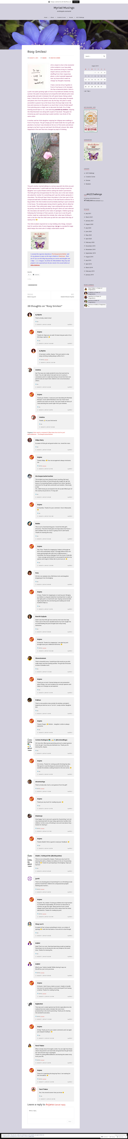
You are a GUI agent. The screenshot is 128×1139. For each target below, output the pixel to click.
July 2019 (88, 260)
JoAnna (90, 300)
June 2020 (89, 231)
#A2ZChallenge (94, 194)
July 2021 (88, 213)
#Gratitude (93, 198)
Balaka (37, 523)
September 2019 (91, 253)
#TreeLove (88, 200)
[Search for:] (95, 56)
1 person (46, 359)
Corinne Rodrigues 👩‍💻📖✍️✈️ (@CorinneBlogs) (51, 740)
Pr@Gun (38, 700)
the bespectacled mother (44, 476)
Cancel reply (59, 1104)
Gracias (71, 17)
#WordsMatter (35, 265)
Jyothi (37, 878)
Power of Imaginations (95, 288)
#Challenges (87, 198)
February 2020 (90, 242)
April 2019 (89, 264)
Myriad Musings (64, 7)
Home (45, 17)
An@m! (37, 943)
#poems (98, 198)
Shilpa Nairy (39, 440)
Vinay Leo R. (39, 924)
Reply (70, 324)
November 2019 (90, 249)
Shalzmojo (62, 256)
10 (101, 76)
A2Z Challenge (80, 17)
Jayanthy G (91, 296)
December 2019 (90, 246)
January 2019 (90, 275)
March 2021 (89, 217)
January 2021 (90, 221)
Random (88, 184)
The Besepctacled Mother (59, 254)
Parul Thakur (39, 1046)
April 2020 (89, 239)
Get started (76, 1)
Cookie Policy (31, 1136)
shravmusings (40, 782)
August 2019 (89, 257)
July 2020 (88, 228)
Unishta (38, 370)
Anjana (44, 58)
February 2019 (90, 271)
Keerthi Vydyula (40, 616)
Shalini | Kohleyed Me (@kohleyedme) (48, 856)
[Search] (104, 56)
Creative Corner (61, 17)
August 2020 (89, 224)
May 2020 (89, 235)
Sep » (88, 91)
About (52, 17)
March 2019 (89, 267)
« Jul (85, 91)
